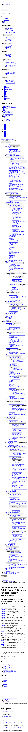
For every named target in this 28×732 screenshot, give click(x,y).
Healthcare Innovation (17, 410)
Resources (9, 47)
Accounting (12, 350)
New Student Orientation (15, 180)
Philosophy (11, 249)
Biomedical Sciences (16, 307)
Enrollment (11, 336)
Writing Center (6, 668)
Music (10, 248)
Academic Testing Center (9, 670)
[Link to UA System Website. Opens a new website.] (14, 695)
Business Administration (14, 352)
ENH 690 (3, 619)
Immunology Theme (16, 433)
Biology (11, 238)
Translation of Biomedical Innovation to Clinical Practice (19, 409)
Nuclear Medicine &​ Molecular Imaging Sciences (19, 526)
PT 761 (2, 640)
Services (9, 46)
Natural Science (15, 229)
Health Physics (15, 524)
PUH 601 (3, 609)
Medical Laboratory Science (18, 308)
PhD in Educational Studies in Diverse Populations (19, 454)
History (11, 246)
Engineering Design (13, 297)
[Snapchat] (4, 133)
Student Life (12, 185)
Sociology (11, 257)
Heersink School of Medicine (13, 400)
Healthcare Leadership (17, 536)
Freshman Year (12, 177)
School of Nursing (10, 313)
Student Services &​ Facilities (15, 186)
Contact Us (3, 658)
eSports (13, 288)
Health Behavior (13, 559)
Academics (9, 40)
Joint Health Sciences (11, 417)
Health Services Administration (16, 309)
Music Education (16, 280)
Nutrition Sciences (13, 311)
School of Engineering (11, 291)
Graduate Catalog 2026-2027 (7, 139)
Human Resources (11, 64)
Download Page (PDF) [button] (8, 716)
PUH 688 (3, 625)
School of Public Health (11, 315)
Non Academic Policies (14, 150)
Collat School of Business (12, 193)
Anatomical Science (13, 420)
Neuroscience (15, 230)
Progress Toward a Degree (15, 181)
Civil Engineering (13, 295)
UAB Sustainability (13, 188)
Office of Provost (10, 62)
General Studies (15, 220)
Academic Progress (13, 337)
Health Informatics (16, 535)
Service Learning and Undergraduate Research (17, 165)
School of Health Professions (12, 301)
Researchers (6, 69)
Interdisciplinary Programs (15, 205)
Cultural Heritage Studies (17, 369)
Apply (4, 678)
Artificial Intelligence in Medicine (19, 406)
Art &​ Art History (13, 236)
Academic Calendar (10, 154)
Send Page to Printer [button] (8, 711)
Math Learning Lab (7, 667)
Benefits (8, 55)
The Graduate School (11, 561)
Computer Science (13, 242)
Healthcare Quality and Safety (19, 538)
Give (4, 681)
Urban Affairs (15, 233)
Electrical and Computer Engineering (17, 296)
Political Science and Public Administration (15, 253)
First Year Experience (8, 665)
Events (8, 57)
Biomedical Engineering (14, 265)
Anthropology (12, 235)
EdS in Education (16, 452)
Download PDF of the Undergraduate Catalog (13, 722)
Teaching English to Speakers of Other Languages (19, 478)
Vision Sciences (12, 548)
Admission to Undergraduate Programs (18, 168)
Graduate (5, 321)
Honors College (9, 261)
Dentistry (11, 443)
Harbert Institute (10, 73)
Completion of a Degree (14, 170)
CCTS (8, 74)
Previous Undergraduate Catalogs (11, 572)
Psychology (12, 255)
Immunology (15, 225)
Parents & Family (7, 43)
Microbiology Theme (17, 434)
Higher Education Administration (19, 489)
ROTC (10, 183)
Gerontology (15, 222)
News (4, 682)
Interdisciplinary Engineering (15, 494)
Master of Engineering (14, 497)
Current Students (7, 35)
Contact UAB (6, 699)
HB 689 (2, 631)
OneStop (8, 39)
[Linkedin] (4, 136)
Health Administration (17, 534)
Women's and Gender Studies (18, 234)
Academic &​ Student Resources (13, 155)
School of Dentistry (10, 442)
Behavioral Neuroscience (17, 393)
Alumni (5, 51)
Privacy (5, 700)
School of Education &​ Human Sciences (15, 272)
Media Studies (15, 227)
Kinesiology (15, 289)
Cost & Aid (9, 31)
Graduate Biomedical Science (16, 421)
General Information (13, 149)
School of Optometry (11, 545)
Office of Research (11, 72)
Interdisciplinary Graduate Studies (17, 567)
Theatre (11, 259)
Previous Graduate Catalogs (9, 573)
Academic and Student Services (13, 331)
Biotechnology (15, 520)
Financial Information (14, 176)
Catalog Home (6, 4)
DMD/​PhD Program (13, 445)
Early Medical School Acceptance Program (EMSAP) (17, 172)
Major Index (9, 317)
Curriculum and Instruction (15, 275)
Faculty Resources (11, 65)
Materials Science (16, 510)
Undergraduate (6, 144)
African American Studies (18, 208)
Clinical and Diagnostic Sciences (16, 304)
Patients (5, 77)
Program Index (9, 568)
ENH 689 (4, 635)
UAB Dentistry (10, 81)
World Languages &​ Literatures (16, 260)
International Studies (16, 226)
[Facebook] (4, 124)
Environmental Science (17, 217)
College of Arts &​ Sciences (12, 202)
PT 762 (2, 642)
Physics (11, 251)
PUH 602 (3, 611)
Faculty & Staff (7, 59)
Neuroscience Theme (17, 435)
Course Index (9, 316)
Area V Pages (9, 318)
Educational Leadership (17, 485)
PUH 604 (3, 615)
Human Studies (12, 284)
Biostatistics (12, 555)
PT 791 (2, 645)
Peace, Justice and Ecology (18, 231)
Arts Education (15, 458)
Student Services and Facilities (16, 345)
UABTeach (14, 283)
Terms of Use (6, 701)
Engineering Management (15, 495)
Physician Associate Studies (18, 528)
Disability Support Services (9, 671)
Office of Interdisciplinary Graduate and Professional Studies (18, 565)
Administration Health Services (19, 532)
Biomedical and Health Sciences (19, 519)
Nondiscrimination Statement (10, 698)
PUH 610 (3, 622)
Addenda (8, 320)
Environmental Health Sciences (16, 556)
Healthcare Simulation (17, 539)
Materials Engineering (14, 299)
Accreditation (12, 147)
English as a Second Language (19, 468)
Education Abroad (16, 163)
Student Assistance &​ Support (16, 184)
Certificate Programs (13, 554)
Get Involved (9, 54)
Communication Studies (14, 240)
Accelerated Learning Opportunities (17, 167)
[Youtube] (4, 131)
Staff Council (9, 66)
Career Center (6, 672)
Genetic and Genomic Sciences (19, 221)
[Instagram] (4, 129)
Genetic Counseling (16, 523)
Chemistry (11, 239)
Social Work (12, 256)
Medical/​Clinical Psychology (18, 394)
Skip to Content (7, 1)
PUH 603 (3, 613)
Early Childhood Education (18, 277)
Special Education (16, 475)
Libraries (11, 179)
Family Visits (10, 48)
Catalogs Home (6, 578)
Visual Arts (17, 462)
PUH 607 (3, 617)
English (11, 244)
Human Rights (15, 223)
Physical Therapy (13, 312)
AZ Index (5, 3)
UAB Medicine (10, 80)
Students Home (10, 37)
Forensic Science (16, 379)
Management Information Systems (17, 353)
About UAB (9, 146)
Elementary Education (17, 279)
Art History (14, 368)
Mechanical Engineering (14, 300)
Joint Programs (9, 262)
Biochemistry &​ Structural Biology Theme (18, 425)
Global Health (12, 416)
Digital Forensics (16, 216)
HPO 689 (4, 633)
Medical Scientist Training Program (17, 414)
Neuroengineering (13, 441)
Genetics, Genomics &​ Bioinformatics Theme (17, 431)
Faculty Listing (12, 153)
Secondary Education (17, 281)
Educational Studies (16, 465)
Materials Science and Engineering (17, 504)
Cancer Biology (15, 214)
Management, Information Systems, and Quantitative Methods (18, 198)
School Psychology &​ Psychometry (17, 474)
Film (13, 218)
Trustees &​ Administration (15, 151)
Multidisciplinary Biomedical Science (17, 439)
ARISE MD (12, 412)
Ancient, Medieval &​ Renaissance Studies (17, 211)
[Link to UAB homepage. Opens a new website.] (14, 691)
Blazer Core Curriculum (11, 192)
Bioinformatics (15, 213)
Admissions (9, 28)
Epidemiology (12, 557)
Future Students (7, 25)
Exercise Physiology (16, 487)
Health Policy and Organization (16, 560)
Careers (5, 685)
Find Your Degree (11, 32)
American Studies (16, 209)
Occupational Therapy (14, 541)
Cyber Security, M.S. (17, 360)
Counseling (14, 483)
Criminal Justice (12, 243)
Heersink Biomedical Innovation (16, 404)
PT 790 (2, 644)
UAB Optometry (10, 83)
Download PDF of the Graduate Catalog (12, 727)
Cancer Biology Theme (17, 426)
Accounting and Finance (14, 196)
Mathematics (12, 247)
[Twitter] (4, 127)
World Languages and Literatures (16, 398)
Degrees (5, 680)
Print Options (4, 576)
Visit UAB (9, 29)
